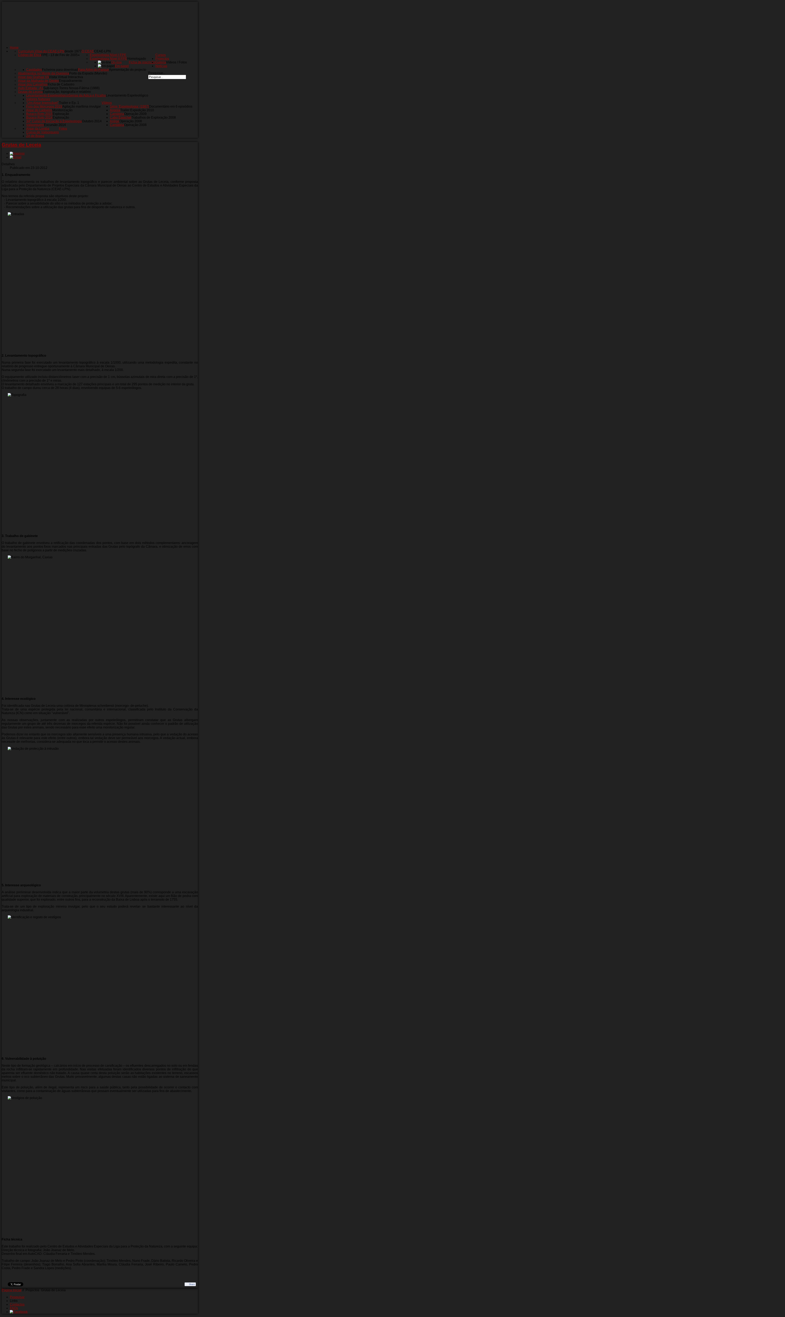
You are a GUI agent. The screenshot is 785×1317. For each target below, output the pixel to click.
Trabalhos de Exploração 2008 (153, 117)
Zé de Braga (35, 136)
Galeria (160, 62)
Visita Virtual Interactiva (66, 77)
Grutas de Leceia (30, 91)
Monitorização (62, 110)
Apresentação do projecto (127, 69)
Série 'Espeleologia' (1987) (129, 106)
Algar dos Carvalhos (33, 84)
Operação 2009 (135, 114)
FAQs (14, 1308)
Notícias (161, 66)
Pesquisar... (156, 73)
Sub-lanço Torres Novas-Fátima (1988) (71, 88)
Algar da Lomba (37, 128)
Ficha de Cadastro (61, 84)
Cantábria (117, 114)
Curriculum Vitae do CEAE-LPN (41, 51)
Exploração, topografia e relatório (67, 91)
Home (14, 47)
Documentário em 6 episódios (170, 106)
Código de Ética (29, 55)
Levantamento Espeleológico (127, 95)
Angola (115, 110)
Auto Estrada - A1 (30, 88)
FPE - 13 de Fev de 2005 (59, 55)
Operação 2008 (130, 121)
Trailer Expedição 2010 (137, 110)
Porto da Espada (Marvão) (88, 73)
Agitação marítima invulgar (81, 106)
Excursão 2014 (55, 125)
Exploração (61, 114)
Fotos (63, 128)
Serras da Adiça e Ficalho (87, 95)
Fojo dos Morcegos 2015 (44, 106)
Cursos (160, 55)
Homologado (136, 58)
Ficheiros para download (60, 69)
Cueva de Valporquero (42, 132)
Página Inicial (11, 1290)
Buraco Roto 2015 (39, 114)
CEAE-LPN (102, 51)
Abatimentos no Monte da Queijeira (43, 73)
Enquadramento (70, 80)
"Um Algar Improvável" (42, 103)
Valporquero (35, 125)
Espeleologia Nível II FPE (108, 58)
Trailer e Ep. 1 (69, 103)
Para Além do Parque (93, 69)
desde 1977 (73, 51)
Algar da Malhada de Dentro (38, 80)
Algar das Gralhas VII (33, 77)
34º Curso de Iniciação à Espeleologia (54, 121)
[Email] (15, 157)
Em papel (122, 66)
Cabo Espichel (120, 117)
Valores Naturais (38, 99)
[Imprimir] (17, 153)
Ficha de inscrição (142, 62)
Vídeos (107, 103)
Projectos (162, 58)
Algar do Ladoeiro (39, 110)
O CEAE (88, 51)
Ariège (114, 121)
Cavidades (34, 69)
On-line (116, 62)
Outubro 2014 (92, 121)
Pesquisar (17, 1297)
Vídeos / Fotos (176, 62)
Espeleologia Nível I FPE (108, 55)
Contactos (17, 1304)
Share (192, 1284)
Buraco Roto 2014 (39, 117)
